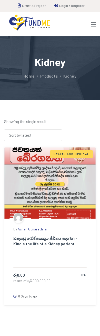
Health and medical (71, 154)
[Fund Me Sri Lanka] (29, 23)
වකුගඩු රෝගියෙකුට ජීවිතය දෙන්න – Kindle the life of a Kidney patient (45, 241)
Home (29, 75)
